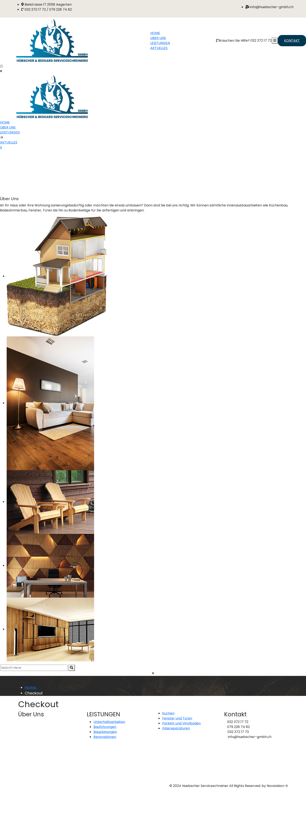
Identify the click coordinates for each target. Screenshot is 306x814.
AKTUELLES (159, 48)
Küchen (168, 713)
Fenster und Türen (177, 718)
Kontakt (292, 40)
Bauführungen (104, 726)
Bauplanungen (105, 731)
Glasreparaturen (176, 728)
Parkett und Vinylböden (181, 723)
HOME (155, 33)
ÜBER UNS (158, 38)
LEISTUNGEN (160, 43)
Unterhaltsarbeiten (109, 721)
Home (31, 687)
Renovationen (104, 736)
